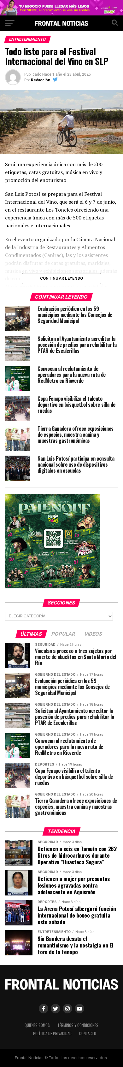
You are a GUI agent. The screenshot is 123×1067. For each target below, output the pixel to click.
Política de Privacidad (52, 1033)
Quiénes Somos (37, 1025)
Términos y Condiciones (77, 1025)
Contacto (87, 1033)
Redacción (40, 80)
